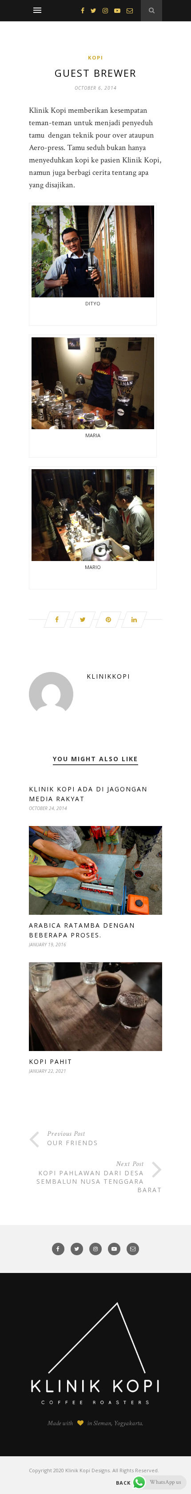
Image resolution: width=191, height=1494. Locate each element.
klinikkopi (108, 676)
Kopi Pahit (50, 1061)
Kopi (95, 57)
